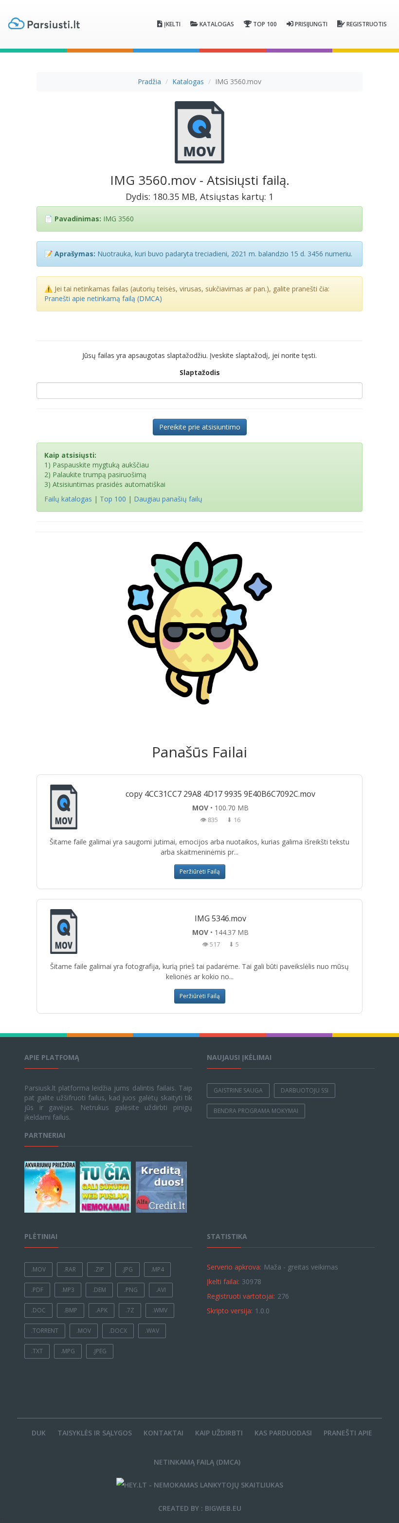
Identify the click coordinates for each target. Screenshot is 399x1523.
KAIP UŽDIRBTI (219, 1432)
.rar (70, 1269)
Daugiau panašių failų (168, 498)
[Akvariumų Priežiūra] (51, 1187)
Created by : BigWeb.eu (199, 1508)
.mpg (68, 1351)
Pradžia (149, 81)
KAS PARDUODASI (283, 1432)
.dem (99, 1290)
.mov (38, 1269)
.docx (118, 1330)
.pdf (37, 1290)
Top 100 (113, 498)
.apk (101, 1310)
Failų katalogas (68, 498)
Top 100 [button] (265, 24)
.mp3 (67, 1290)
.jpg (127, 1269)
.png (131, 1290)
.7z (130, 1310)
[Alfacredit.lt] (162, 1187)
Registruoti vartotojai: (241, 1296)
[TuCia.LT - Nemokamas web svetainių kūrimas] (106, 1187)
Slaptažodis (200, 372)
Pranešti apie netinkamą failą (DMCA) (103, 298)
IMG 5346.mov (220, 918)
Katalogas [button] (217, 24)
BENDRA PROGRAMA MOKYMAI (256, 1111)
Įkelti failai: (223, 1281)
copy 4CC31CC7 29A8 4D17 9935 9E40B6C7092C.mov (220, 793)
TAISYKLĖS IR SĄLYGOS (94, 1432)
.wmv (159, 1310)
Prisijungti (311, 24)
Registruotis (366, 24)
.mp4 (157, 1269)
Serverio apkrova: (234, 1267)
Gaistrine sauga (238, 1090)
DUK (39, 1432)
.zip (99, 1269)
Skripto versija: (230, 1310)
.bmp (70, 1310)
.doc (38, 1310)
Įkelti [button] (172, 24)
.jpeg (100, 1351)
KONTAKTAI (163, 1432)
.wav (152, 1330)
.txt (37, 1351)
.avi (161, 1290)
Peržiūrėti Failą (200, 871)
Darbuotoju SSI (304, 1090)
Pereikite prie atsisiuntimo (199, 426)
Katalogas (188, 81)
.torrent (44, 1330)
